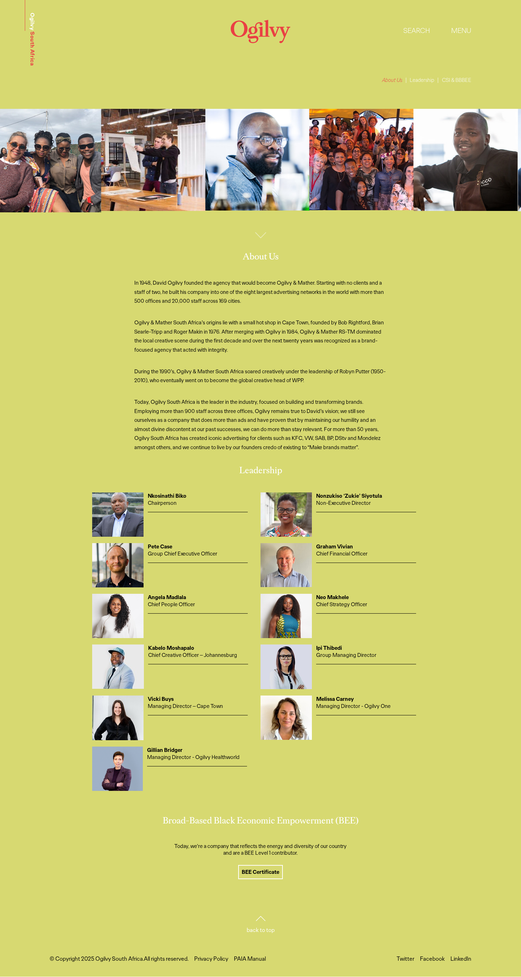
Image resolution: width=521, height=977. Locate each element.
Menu (461, 30)
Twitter (405, 958)
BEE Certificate (260, 872)
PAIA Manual (250, 958)
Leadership (422, 80)
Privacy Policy (211, 958)
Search (416, 30)
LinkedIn (460, 958)
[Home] (260, 41)
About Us (392, 80)
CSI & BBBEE (456, 80)
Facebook (432, 958)
